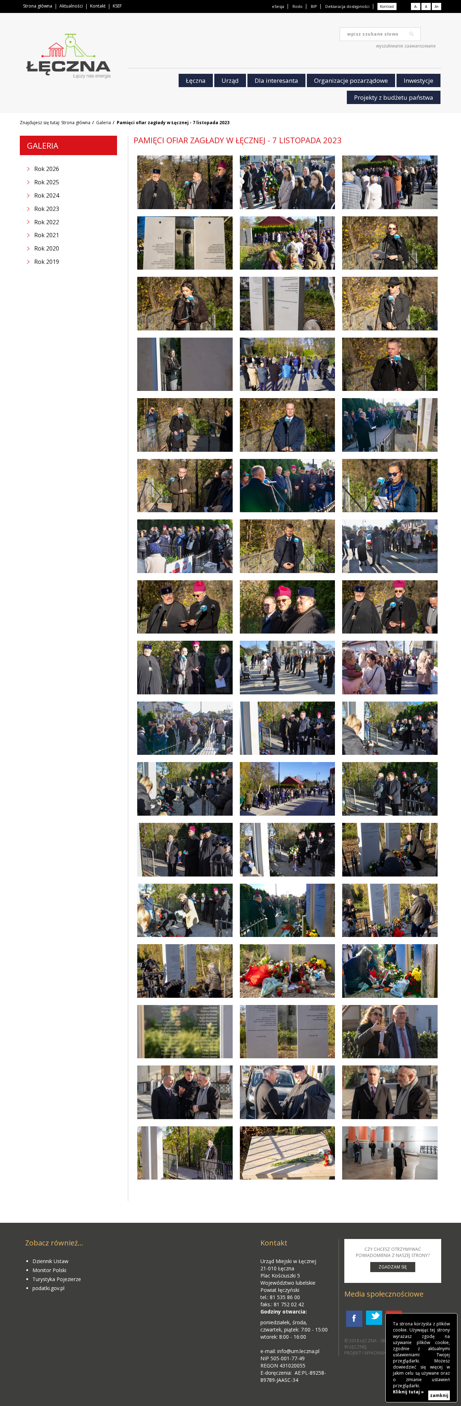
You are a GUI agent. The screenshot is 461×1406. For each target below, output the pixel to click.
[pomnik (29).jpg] (287, 667)
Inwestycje (418, 80)
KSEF (117, 6)
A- (415, 6)
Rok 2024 (46, 195)
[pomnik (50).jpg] (185, 1153)
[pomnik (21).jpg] (185, 546)
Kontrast (387, 6)
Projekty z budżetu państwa (393, 97)
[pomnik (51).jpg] (287, 1153)
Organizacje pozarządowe (351, 80)
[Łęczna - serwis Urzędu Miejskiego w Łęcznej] (68, 58)
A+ (437, 6)
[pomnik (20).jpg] (390, 546)
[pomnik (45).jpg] (390, 1032)
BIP (314, 6)
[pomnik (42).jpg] (287, 971)
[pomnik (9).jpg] (390, 303)
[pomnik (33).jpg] (185, 789)
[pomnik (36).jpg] (185, 850)
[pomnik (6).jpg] (390, 182)
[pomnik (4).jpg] (287, 243)
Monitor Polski (49, 1270)
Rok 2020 (46, 248)
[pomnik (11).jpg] (185, 364)
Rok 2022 (46, 222)
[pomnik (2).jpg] (185, 243)
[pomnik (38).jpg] (185, 910)
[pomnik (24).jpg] (185, 607)
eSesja (278, 6)
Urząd (230, 80)
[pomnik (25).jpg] (287, 607)
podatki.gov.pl (48, 1288)
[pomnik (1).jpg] (185, 182)
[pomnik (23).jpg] (390, 607)
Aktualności (71, 6)
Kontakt (98, 6)
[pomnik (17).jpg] (287, 546)
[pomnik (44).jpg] (287, 1032)
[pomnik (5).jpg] (287, 182)
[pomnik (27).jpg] (287, 789)
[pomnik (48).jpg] (390, 1092)
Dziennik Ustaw (50, 1261)
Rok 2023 (46, 209)
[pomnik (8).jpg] (390, 243)
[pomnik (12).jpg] (390, 364)
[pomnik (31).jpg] (287, 728)
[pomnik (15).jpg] (185, 425)
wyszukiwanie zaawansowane (406, 46)
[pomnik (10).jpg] (185, 303)
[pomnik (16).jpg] (287, 425)
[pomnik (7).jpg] (287, 303)
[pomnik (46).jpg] (287, 1092)
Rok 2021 (46, 235)
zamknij (439, 1395)
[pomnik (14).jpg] (390, 425)
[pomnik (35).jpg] (390, 789)
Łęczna (196, 80)
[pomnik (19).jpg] (390, 486)
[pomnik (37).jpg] (287, 910)
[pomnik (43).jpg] (185, 1032)
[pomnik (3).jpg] (287, 364)
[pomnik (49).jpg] (390, 1153)
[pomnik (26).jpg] (390, 667)
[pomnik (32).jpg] (390, 728)
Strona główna (37, 6)
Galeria (103, 123)
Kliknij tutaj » (408, 1392)
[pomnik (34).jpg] (390, 850)
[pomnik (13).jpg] (287, 486)
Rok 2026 (46, 169)
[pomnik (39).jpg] (390, 910)
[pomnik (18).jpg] (185, 486)
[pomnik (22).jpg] (185, 667)
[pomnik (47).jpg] (185, 1092)
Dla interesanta (276, 80)
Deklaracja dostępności (347, 6)
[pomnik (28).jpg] (185, 728)
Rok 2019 (46, 262)
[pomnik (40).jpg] (390, 971)
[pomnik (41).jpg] (185, 971)
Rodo (297, 6)
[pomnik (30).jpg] (287, 850)
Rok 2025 (46, 182)
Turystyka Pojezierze (56, 1279)
